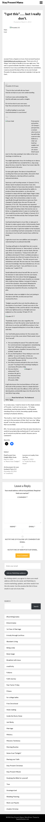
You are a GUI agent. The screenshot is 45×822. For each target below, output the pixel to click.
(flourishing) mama (12, 617)
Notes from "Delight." (13, 753)
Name (13, 526)
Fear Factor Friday (12, 685)
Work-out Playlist (12, 803)
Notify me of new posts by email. (22, 550)
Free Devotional (12, 703)
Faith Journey (11, 679)
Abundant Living (12, 641)
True (8, 784)
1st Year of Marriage (13, 629)
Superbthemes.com (22, 819)
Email (32, 526)
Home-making (11, 710)
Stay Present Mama (12, 2)
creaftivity (10, 666)
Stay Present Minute (13, 772)
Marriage (9, 728)
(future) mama (11, 623)
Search (7, 601)
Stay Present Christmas (14, 766)
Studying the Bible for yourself (17, 778)
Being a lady (10, 648)
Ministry (9, 734)
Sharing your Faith (12, 759)
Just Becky (10, 722)
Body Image (10, 654)
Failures (9, 672)
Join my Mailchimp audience (16, 573)
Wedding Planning (12, 797)
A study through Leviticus (15, 635)
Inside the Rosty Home (14, 716)
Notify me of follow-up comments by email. (22, 540)
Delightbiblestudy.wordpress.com (15, 61)
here (11, 400)
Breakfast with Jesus (13, 660)
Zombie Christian (12, 809)
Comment (22, 497)
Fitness (9, 691)
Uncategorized (11, 790)
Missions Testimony (13, 741)
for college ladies (12, 697)
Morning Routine (12, 747)
